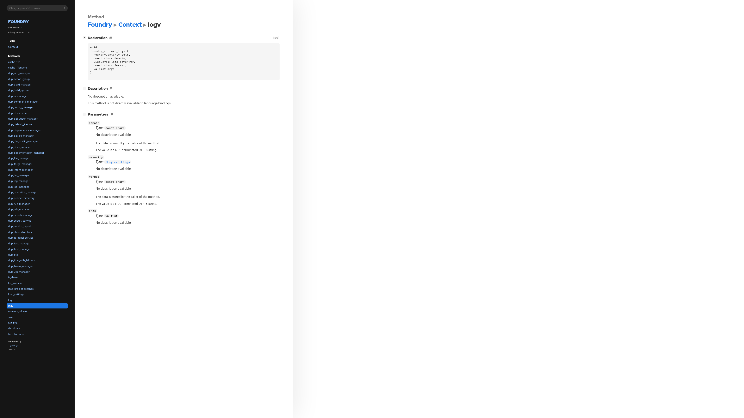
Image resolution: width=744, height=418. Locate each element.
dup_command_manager (23, 101)
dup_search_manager (21, 215)
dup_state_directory (20, 232)
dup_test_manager (19, 243)
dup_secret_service (19, 220)
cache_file (14, 62)
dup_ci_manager (18, 96)
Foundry (18, 21)
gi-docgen (14, 345)
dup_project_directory (21, 198)
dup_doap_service (19, 147)
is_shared (13, 277)
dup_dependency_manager (24, 130)
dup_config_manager (20, 107)
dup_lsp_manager (18, 186)
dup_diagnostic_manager (23, 141)
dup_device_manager (21, 135)
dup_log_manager (18, 181)
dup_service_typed (19, 226)
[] (85, 37)
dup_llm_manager (18, 175)
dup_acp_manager (19, 73)
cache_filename (17, 67)
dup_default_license (20, 124)
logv (10, 306)
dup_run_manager (19, 204)
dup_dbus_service (18, 113)
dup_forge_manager (20, 164)
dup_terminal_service (21, 237)
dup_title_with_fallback (21, 260)
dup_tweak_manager (20, 266)
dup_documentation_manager (26, 152)
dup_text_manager (19, 249)
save (11, 317)
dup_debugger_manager (23, 118)
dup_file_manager (18, 158)
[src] (276, 38)
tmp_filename (16, 334)
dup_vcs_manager (19, 271)
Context (13, 47)
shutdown (14, 328)
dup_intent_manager (20, 169)
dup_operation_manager (22, 192)
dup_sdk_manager (19, 209)
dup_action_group (19, 79)
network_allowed (18, 311)
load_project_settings (21, 288)
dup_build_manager (20, 84)
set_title (13, 323)
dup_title (13, 254)
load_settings (16, 294)
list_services (15, 283)
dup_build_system (18, 90)
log (10, 300)
